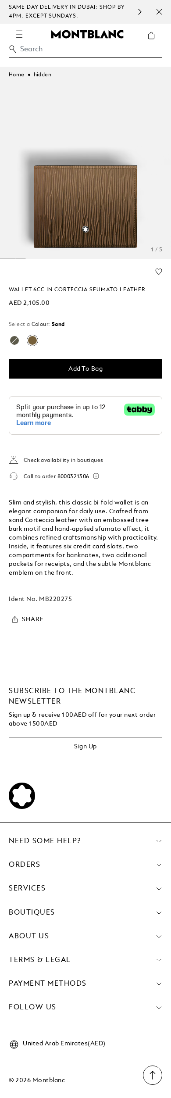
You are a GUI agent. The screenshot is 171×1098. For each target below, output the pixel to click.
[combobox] (85, 51)
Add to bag (85, 369)
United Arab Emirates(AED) (64, 1044)
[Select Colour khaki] (14, 340)
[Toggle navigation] (19, 34)
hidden (42, 75)
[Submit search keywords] (13, 49)
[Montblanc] (87, 34)
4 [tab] (10, 258)
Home (17, 75)
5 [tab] (20, 258)
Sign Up (85, 747)
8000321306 (73, 476)
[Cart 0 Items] (154, 42)
